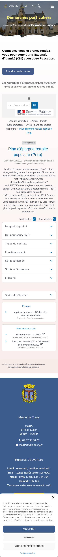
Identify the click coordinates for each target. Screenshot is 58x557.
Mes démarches (21, 24)
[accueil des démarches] (29, 98)
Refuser (29, 537)
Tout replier (26, 219)
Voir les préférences (29, 546)
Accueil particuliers (19, 121)
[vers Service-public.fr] (34, 112)
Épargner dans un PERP (29, 334)
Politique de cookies (27, 553)
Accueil (7, 24)
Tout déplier (46, 219)
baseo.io (35, 367)
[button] (53, 497)
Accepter (29, 529)
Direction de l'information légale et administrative (24, 364)
